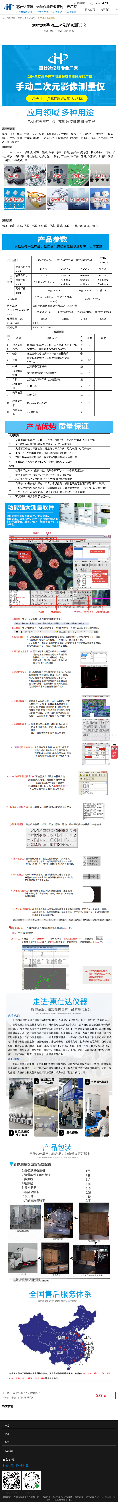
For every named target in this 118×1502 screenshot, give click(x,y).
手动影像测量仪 (47, 18)
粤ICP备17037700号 (62, 1497)
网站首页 (90, 9)
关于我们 (105, 9)
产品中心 (33, 18)
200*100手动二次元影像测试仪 (26, 1393)
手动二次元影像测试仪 (22, 1397)
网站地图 (81, 3)
